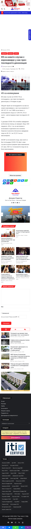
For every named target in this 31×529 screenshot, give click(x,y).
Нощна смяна (6, 491)
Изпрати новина (5, 410)
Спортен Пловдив (7, 501)
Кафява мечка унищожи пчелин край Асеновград (20, 341)
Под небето (6, 496)
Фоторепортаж (6, 506)
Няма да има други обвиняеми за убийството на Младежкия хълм (20, 365)
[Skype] (18, 180)
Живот (21, 473)
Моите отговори (6, 488)
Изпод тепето (20, 481)
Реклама (3, 403)
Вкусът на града (17, 468)
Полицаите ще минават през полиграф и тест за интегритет (15, 216)
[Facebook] (3, 180)
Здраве (4, 53)
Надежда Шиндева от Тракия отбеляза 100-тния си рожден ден (8, 240)
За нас (3, 401)
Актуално (6, 462)
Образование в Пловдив (19, 491)
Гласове (25, 470)
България (15, 212)
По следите (25, 496)
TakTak (3, 406)
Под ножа (15, 496)
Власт (5, 470)
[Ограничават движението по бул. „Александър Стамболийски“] (5, 349)
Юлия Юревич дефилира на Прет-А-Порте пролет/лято (23, 232)
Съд (16, 501)
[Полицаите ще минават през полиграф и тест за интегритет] (5, 335)
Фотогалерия (14, 504)
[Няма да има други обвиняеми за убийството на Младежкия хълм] (5, 366)
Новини (10, 53)
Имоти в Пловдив (7, 483)
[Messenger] (22, 180)
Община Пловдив (7, 493)
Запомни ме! (5, 313)
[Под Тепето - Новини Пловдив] (15, 8)
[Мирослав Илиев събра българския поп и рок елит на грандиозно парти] (23, 251)
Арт (14, 462)
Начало (4, 50)
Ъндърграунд (17, 506)
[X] (15, 203)
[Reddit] (14, 180)
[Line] (11, 183)
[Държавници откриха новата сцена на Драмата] (23, 269)
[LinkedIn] (7, 180)
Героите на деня (15, 470)
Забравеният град (17, 475)
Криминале (6, 486)
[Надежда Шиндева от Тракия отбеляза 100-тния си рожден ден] (8, 233)
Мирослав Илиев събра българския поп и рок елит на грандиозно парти (23, 258)
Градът (5, 473)
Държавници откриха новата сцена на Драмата (22, 275)
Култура (15, 486)
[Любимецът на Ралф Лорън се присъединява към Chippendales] (8, 251)
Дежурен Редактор (7, 66)
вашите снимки (6, 509)
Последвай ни (16, 437)
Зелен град (14, 478)
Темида (24, 501)
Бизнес (21, 462)
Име (2, 306)
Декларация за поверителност (9, 415)
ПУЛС (8, 50)
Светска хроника (16, 175)
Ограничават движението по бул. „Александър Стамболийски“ (19, 348)
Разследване (6, 499)
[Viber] (7, 183)
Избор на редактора (8, 481)
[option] (15, 214)
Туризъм (5, 504)
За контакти (4, 408)
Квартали (17, 483)
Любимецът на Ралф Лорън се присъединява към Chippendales (7, 258)
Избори (23, 478)
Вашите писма (6, 468)
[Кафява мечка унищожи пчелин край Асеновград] (5, 342)
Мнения (24, 486)
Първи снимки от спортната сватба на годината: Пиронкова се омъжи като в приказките (8, 276)
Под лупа (25, 493)
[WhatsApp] (25, 180)
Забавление (6, 475)
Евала (13, 473)
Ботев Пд (5, 465)
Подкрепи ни (4, 413)
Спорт (15, 499)
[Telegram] (3, 183)
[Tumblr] (11, 180)
